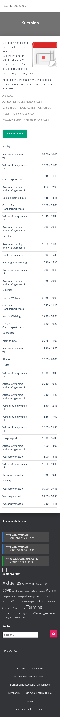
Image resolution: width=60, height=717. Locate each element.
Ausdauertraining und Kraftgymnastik (22, 102)
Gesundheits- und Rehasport (30, 677)
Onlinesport (44, 108)
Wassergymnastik (11, 120)
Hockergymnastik (12, 255)
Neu (49, 596)
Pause (23, 602)
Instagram (11, 650)
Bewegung (40, 584)
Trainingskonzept (25, 614)
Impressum (14, 693)
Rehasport (30, 602)
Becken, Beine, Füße (14, 198)
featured (34, 591)
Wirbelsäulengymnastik (36, 120)
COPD (6, 590)
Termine (34, 607)
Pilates (5, 114)
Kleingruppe (9, 341)
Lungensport (9, 108)
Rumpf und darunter (23, 114)
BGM (47, 584)
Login (30, 701)
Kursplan (6, 597)
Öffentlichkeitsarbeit (18, 618)
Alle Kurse (7, 96)
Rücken (43, 601)
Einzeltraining (18, 591)
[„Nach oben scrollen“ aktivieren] (53, 710)
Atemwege (28, 583)
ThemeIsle (41, 709)
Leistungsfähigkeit (18, 597)
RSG (36, 602)
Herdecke (42, 591)
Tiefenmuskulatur (10, 614)
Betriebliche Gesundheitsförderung (30, 685)
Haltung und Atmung (14, 262)
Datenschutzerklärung (39, 693)
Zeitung (5, 618)
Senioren (52, 602)
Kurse (51, 590)
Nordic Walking (27, 108)
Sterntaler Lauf (19, 608)
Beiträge (22, 669)
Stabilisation (7, 608)
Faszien (27, 591)
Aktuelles (12, 583)
